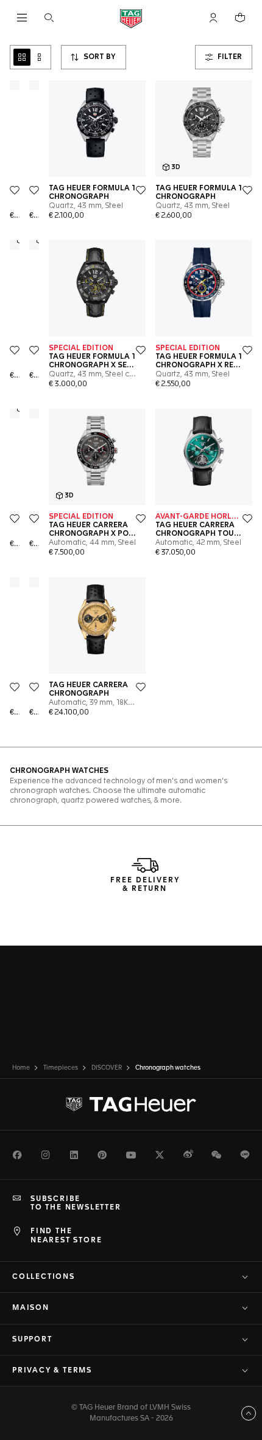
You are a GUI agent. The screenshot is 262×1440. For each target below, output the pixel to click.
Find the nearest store (66, 1236)
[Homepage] (131, 18)
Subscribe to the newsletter (75, 1203)
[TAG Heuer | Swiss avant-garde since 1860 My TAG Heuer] (131, 1104)
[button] (213, 17)
